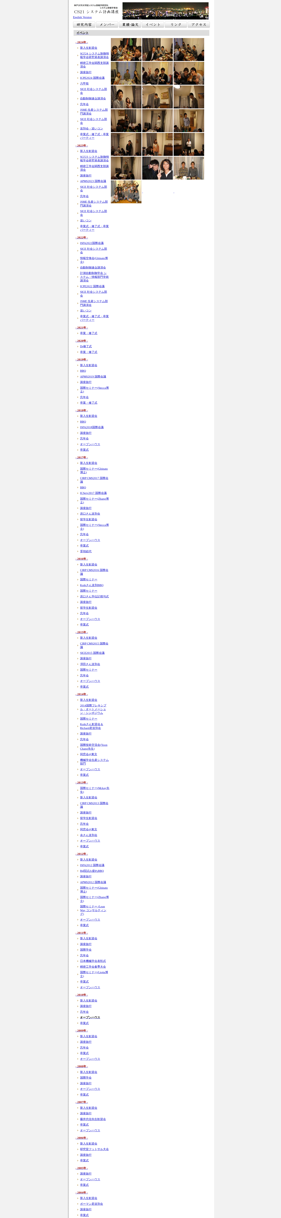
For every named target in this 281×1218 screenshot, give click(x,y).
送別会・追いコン (91, 128)
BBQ (83, 370)
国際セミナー (88, 579)
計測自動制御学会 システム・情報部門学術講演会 (94, 277)
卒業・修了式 (88, 333)
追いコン (86, 220)
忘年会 (84, 104)
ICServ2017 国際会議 (93, 493)
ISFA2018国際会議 (92, 427)
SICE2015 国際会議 (92, 652)
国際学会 (86, 949)
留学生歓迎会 (88, 519)
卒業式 (84, 449)
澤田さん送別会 (90, 664)
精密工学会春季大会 (93, 966)
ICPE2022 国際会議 (92, 286)
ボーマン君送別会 (91, 1203)
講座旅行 (86, 72)
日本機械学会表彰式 (93, 961)
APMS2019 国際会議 (93, 376)
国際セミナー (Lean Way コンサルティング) (93, 910)
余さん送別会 (88, 835)
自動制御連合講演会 (93, 98)
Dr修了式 (86, 346)
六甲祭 (84, 83)
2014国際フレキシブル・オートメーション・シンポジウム (93, 709)
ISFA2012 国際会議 (92, 865)
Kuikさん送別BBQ (91, 585)
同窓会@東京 (88, 754)
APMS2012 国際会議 (93, 882)
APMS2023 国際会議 (93, 181)
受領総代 (86, 551)
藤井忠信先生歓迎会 (93, 1119)
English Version (82, 17)
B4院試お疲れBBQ (92, 870)
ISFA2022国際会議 (92, 243)
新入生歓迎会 (88, 47)
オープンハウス (90, 444)
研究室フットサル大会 (94, 1149)
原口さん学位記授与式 (94, 596)
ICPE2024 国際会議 (92, 77)
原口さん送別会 (90, 513)
